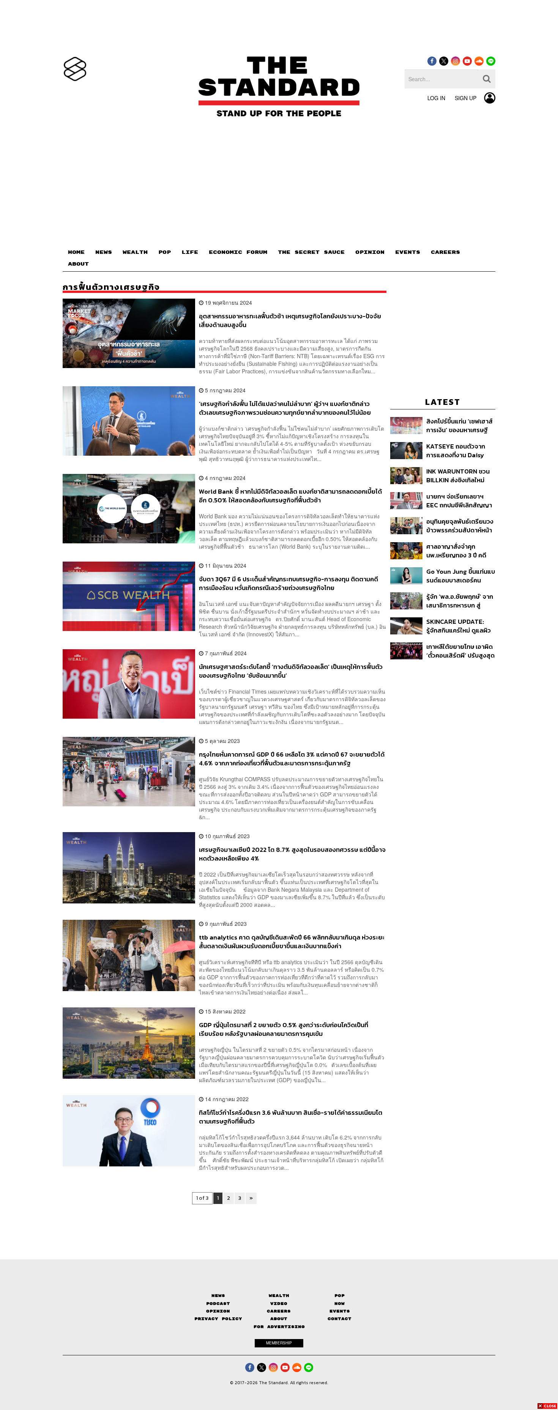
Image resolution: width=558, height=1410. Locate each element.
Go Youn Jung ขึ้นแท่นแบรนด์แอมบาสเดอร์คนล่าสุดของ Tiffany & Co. (460, 575)
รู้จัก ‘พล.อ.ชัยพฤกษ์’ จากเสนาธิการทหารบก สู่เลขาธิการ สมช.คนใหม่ (459, 600)
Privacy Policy (218, 1319)
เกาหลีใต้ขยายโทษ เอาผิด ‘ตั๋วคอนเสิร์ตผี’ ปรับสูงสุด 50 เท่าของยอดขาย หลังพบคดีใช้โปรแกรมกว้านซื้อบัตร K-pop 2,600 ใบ (460, 650)
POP (164, 252)
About (278, 1319)
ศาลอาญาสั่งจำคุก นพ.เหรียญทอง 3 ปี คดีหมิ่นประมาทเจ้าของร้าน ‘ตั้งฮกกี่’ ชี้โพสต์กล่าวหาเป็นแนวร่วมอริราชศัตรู (458, 550)
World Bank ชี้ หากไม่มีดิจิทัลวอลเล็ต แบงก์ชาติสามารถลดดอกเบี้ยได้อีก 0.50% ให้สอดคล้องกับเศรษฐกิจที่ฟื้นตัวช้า (290, 495)
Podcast (218, 1303)
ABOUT (78, 264)
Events (339, 1311)
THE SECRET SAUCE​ (311, 252)
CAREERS (445, 252)
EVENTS (407, 252)
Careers (279, 1311)
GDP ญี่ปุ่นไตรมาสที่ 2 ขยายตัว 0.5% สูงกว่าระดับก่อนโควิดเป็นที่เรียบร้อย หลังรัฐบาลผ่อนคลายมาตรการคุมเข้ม (283, 1029)
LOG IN (436, 98)
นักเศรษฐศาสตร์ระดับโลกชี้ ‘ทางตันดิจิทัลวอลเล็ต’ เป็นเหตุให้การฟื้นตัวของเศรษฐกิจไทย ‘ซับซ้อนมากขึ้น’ (291, 671)
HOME (76, 252)
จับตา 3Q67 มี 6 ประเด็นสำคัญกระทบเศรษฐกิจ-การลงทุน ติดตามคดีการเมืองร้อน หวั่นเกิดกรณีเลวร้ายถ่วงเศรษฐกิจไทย (288, 583)
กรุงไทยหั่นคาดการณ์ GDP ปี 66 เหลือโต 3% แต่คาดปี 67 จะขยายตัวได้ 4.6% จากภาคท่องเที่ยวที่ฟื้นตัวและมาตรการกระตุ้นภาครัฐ (292, 758)
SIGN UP (465, 98)
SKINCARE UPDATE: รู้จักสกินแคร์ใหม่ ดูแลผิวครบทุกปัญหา (458, 625)
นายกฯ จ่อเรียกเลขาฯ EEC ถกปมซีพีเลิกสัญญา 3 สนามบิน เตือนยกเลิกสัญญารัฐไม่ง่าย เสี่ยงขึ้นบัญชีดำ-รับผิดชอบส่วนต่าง (459, 500)
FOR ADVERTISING (279, 1327)
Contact (340, 1319)
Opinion (218, 1311)
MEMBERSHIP (279, 1342)
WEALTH (135, 252)
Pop (339, 1296)
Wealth (279, 1296)
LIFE (189, 252)
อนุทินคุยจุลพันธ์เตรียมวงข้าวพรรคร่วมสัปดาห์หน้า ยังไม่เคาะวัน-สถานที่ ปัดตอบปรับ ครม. (459, 525)
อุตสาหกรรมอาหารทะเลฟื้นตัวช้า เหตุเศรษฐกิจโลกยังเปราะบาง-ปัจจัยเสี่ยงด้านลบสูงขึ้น (290, 320)
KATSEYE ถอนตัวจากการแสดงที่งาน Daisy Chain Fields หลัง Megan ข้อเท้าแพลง (455, 450)
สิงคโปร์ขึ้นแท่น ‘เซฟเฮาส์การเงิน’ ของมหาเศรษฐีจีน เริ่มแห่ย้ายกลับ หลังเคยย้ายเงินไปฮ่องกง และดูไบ (459, 425)
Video (278, 1303)
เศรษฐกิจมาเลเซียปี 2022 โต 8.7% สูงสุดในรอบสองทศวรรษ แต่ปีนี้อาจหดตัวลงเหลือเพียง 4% (292, 853)
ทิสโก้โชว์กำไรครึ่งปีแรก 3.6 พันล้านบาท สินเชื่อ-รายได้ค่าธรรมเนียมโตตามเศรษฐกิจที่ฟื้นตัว (290, 1116)
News (218, 1296)
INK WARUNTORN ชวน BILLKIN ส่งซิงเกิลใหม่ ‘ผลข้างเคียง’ (458, 475)
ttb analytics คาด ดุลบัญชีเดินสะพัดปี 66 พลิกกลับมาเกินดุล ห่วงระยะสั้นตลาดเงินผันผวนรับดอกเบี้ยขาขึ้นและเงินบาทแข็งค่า (292, 941)
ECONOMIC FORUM (238, 252)
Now (339, 1303)
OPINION (370, 252)
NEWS (103, 252)
